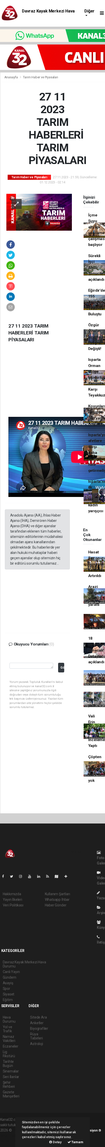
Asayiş (8, 983)
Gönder (62, 667)
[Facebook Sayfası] (5, 876)
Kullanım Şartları (57, 894)
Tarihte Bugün (8, 1064)
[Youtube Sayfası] (31, 876)
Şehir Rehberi (9, 1084)
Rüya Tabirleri (36, 1036)
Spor (6, 989)
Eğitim (8, 1000)
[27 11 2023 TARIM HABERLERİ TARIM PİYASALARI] (39, 212)
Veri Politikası (13, 905)
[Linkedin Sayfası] (40, 876)
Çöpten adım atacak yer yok (94, 769)
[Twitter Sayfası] (13, 876)
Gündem (9, 977)
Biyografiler (39, 1028)
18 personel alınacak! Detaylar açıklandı (96, 650)
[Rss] (49, 876)
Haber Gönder (56, 905)
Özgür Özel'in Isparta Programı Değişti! (96, 337)
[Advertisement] (43, 384)
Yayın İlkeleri (12, 900)
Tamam (77, 1142)
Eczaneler (10, 1046)
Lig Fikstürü (9, 1054)
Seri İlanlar (11, 1077)
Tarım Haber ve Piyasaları (40, 77)
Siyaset (9, 994)
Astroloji (36, 1044)
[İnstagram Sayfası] (22, 876)
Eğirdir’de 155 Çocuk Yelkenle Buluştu (96, 302)
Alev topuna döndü (94, 621)
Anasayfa (11, 77)
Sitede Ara (38, 1017)
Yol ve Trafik (7, 1029)
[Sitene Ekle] (67, 876)
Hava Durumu (9, 1019)
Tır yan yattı (92, 699)
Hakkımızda (12, 894)
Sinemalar (11, 1071)
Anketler (36, 1023)
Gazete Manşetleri (11, 1094)
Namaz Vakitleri (9, 1039)
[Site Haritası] (58, 876)
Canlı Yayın (11, 972)
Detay (57, 1142)
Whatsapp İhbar (57, 900)
